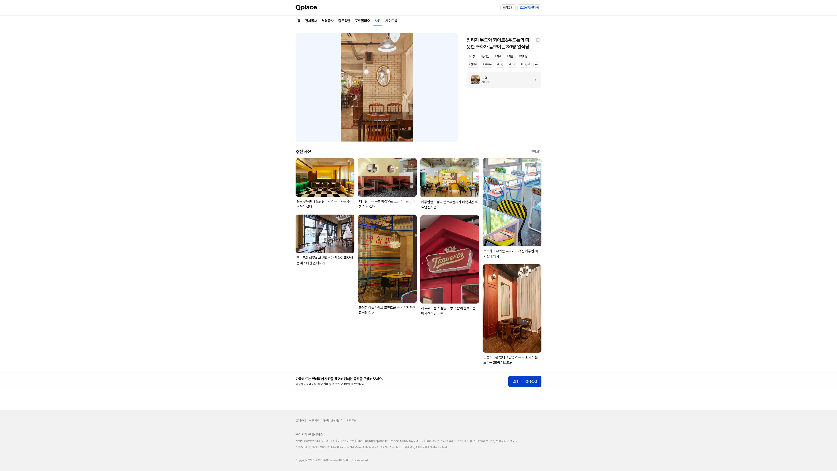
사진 (378, 21)
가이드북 (391, 21)
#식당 (472, 56)
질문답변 (344, 21)
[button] (537, 40)
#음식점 (485, 56)
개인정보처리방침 (333, 420)
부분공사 (327, 21)
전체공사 (311, 21)
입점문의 (508, 7)
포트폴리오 (362, 21)
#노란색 (525, 64)
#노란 (500, 64)
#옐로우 (487, 64)
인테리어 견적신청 (525, 381)
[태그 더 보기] (536, 64)
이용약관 (314, 420)
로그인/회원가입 (529, 7)
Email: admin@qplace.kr (372, 441)
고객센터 (301, 420)
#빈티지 (473, 64)
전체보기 (536, 151)
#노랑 (512, 64)
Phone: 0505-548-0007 (406, 441)
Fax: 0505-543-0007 (440, 441)
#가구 (498, 56)
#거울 (510, 56)
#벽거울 (523, 56)
